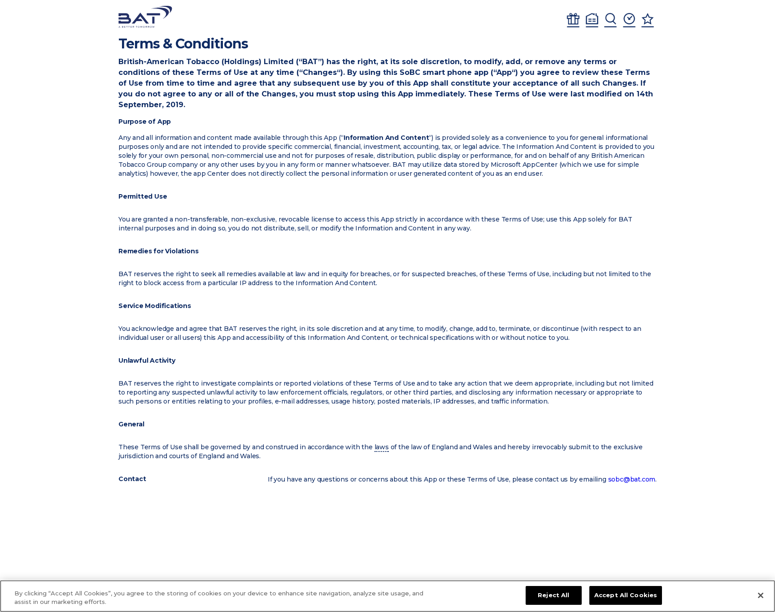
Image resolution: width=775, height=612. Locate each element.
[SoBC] (145, 16)
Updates (629, 20)
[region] (387, 596)
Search (610, 20)
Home (592, 20)
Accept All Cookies (625, 595)
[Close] (761, 595)
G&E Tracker (573, 20)
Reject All (553, 595)
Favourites (648, 20)
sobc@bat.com (632, 479)
